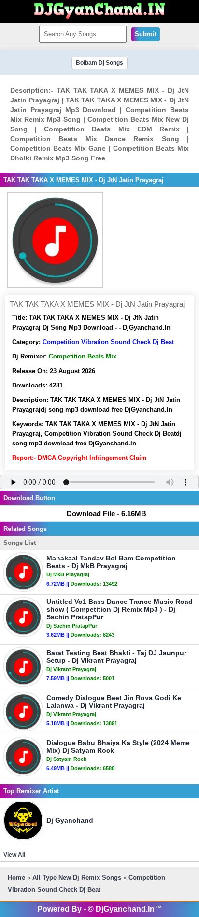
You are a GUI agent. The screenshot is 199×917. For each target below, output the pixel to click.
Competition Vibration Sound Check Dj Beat (108, 341)
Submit (145, 34)
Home (16, 877)
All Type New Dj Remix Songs (76, 877)
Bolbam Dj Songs (99, 62)
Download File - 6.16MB (106, 513)
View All (14, 854)
